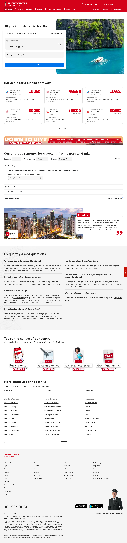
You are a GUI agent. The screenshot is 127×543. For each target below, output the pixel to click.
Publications (8, 488)
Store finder (97, 472)
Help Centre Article (54, 284)
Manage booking (109, 4)
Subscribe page (19, 298)
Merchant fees (17, 529)
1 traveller (19, 33)
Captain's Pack (68, 475)
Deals (68, 9)
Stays (30, 9)
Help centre (96, 466)
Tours (49, 9)
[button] (63, 441)
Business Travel (9, 485)
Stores (105, 9)
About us (36, 466)
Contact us (96, 469)
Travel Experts (38, 478)
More (74, 9)
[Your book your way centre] (18, 359)
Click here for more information (16, 518)
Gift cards (67, 469)
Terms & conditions (108, 514)
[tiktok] (16, 507)
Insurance (67, 466)
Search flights (34, 65)
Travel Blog (7, 491)
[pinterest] (26, 507)
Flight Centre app (39, 295)
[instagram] (11, 507)
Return (9, 33)
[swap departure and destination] (60, 44)
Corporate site (38, 469)
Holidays (20, 9)
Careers (36, 472)
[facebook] (6, 507)
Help (96, 4)
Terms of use (119, 514)
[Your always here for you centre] (108, 359)
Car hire (6, 475)
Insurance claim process (101, 478)
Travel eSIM (67, 478)
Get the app (88, 4)
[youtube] (21, 507)
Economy (31, 33)
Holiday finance (68, 472)
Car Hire (58, 9)
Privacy (95, 475)
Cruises (39, 9)
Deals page (18, 295)
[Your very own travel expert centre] (78, 359)
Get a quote (96, 9)
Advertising (37, 475)
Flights (10, 9)
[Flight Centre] (12, 455)
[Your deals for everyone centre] (48, 359)
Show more (62, 128)
